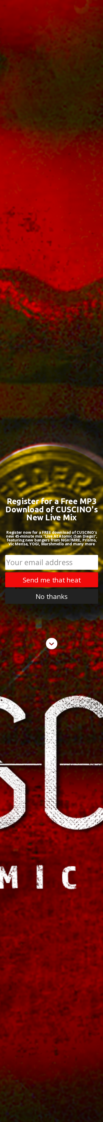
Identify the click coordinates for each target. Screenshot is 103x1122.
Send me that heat (51, 579)
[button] (51, 509)
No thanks (51, 596)
